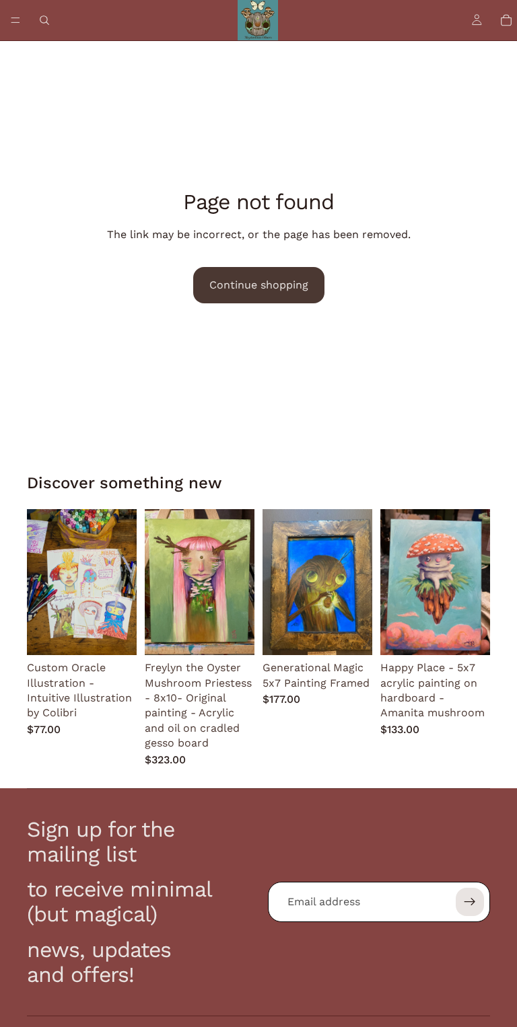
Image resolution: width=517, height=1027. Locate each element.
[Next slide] (122, 582)
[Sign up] (470, 902)
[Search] (44, 20)
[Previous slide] (42, 582)
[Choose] (116, 635)
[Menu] (15, 20)
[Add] (233, 635)
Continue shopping (258, 284)
